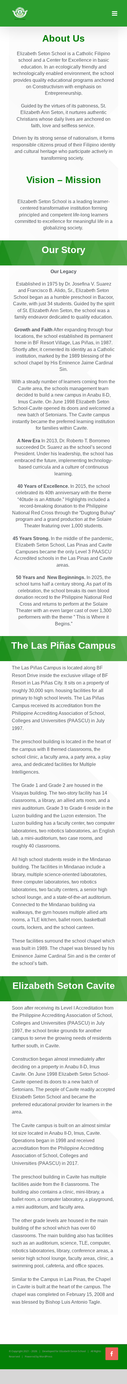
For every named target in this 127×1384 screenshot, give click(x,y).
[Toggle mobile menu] (115, 13)
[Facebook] (111, 1353)
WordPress (45, 1356)
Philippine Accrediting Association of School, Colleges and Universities (58, 1156)
